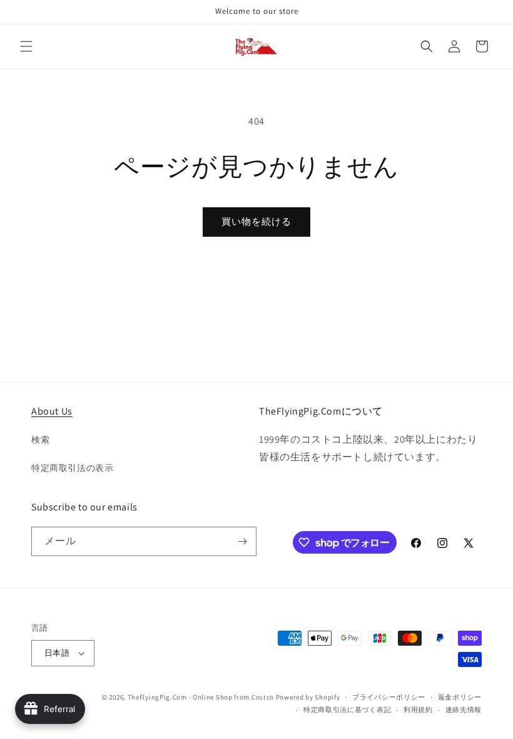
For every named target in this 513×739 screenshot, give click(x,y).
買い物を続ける (256, 221)
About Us (52, 411)
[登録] (242, 541)
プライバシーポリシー (388, 697)
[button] (26, 46)
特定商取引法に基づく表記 (347, 709)
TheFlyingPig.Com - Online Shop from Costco (201, 697)
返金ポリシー (460, 697)
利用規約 (418, 709)
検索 (40, 439)
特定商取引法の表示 (72, 467)
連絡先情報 (463, 709)
